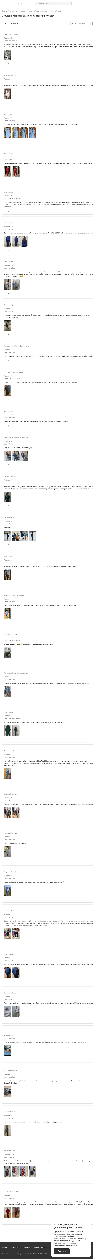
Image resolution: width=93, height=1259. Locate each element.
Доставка (15, 1247)
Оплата (4, 1247)
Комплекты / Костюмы (17, 11)
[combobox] (80, 24)
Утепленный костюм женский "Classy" (41, 11)
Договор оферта (40, 1247)
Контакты (26, 1247)
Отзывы (59, 11)
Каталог (4, 11)
